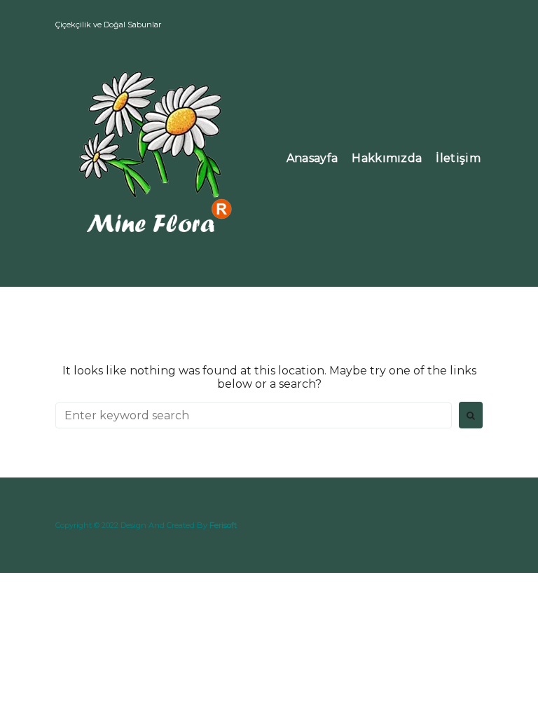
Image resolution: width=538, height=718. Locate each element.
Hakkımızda (387, 158)
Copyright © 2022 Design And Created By (146, 525)
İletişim (458, 158)
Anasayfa (312, 158)
